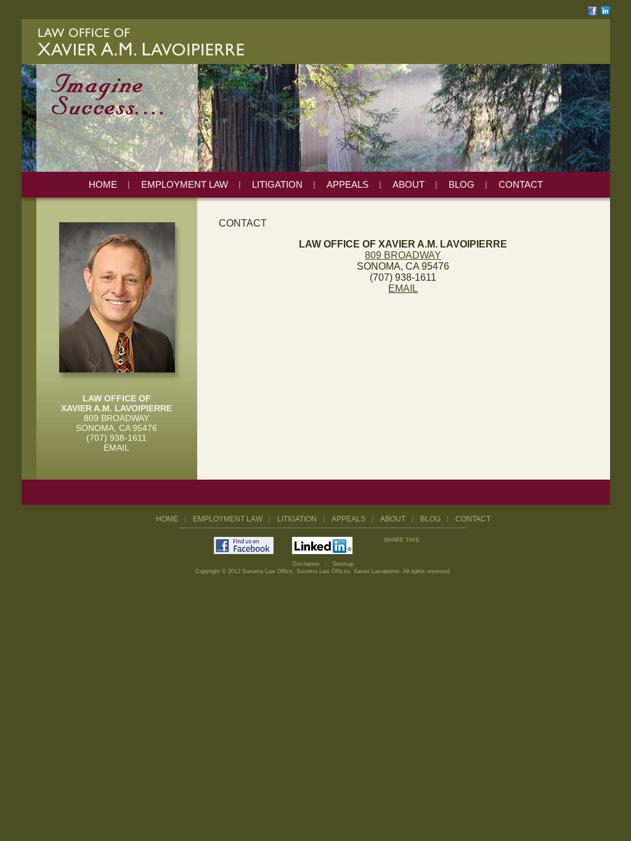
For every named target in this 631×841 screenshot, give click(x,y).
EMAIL (116, 448)
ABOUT (409, 184)
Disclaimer (306, 564)
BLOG (461, 184)
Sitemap (343, 564)
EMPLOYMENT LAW (184, 184)
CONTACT (521, 184)
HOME (103, 184)
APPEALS (347, 184)
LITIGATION (277, 184)
